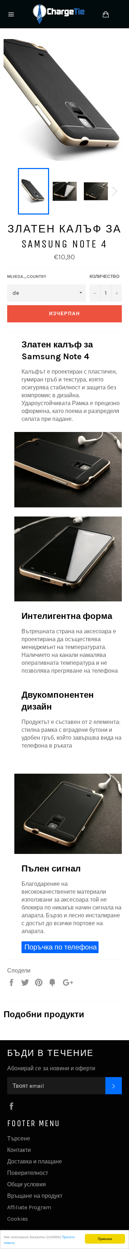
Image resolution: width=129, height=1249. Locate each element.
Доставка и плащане (34, 1161)
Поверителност (27, 1172)
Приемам (105, 1238)
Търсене (18, 1138)
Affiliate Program (29, 1207)
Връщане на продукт (34, 1195)
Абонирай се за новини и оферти (51, 1068)
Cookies (17, 1218)
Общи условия (26, 1184)
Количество (104, 276)
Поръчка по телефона (60, 947)
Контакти (19, 1150)
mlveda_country (26, 276)
